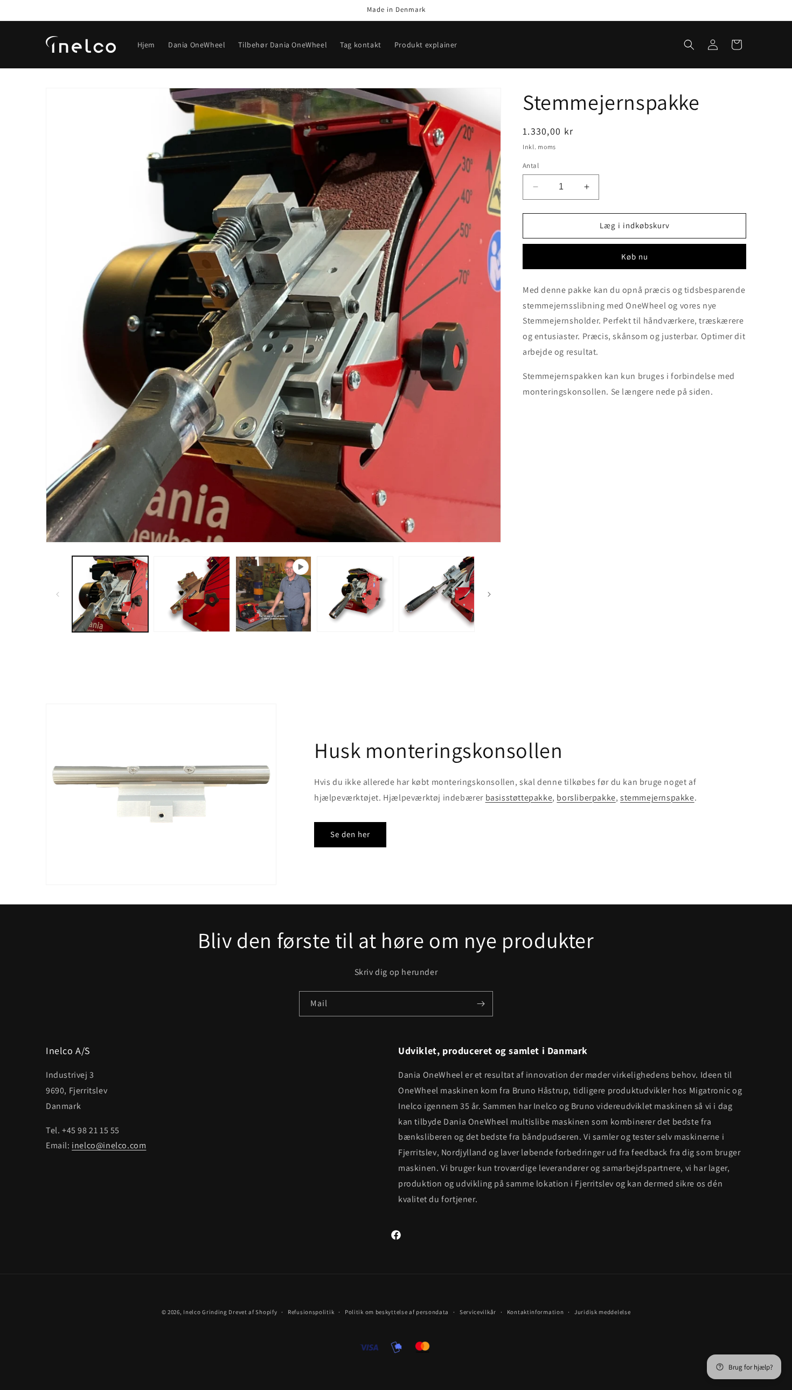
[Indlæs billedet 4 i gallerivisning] (437, 594)
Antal (531, 165)
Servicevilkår (478, 1312)
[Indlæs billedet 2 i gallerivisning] (192, 594)
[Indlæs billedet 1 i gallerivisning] (110, 594)
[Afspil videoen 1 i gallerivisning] (273, 594)
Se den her (350, 834)
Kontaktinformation (535, 1312)
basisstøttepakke (519, 797)
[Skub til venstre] (58, 594)
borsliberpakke (586, 797)
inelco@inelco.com (109, 1145)
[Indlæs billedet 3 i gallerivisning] (355, 594)
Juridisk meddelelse (602, 1312)
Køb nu (634, 256)
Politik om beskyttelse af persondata (397, 1312)
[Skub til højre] (489, 594)
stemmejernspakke (657, 797)
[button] (689, 45)
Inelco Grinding (205, 1312)
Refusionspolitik (311, 1312)
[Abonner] (480, 1003)
